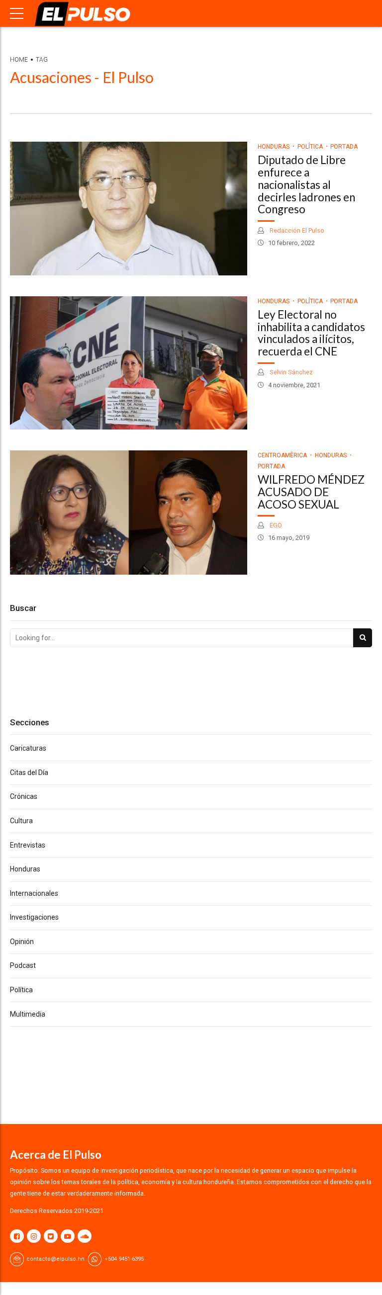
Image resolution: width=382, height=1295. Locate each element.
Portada (344, 146)
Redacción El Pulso (296, 230)
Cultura (21, 821)
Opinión (22, 942)
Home (19, 59)
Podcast (23, 965)
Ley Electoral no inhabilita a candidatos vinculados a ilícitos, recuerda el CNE (311, 333)
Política (310, 146)
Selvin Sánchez (290, 372)
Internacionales (34, 893)
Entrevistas (27, 845)
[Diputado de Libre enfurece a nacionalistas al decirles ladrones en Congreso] (128, 208)
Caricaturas (28, 748)
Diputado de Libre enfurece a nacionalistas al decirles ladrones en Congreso (306, 184)
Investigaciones (34, 917)
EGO (275, 525)
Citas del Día (29, 773)
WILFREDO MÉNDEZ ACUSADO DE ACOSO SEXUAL (311, 492)
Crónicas (23, 796)
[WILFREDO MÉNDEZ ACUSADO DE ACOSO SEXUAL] (128, 512)
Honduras (273, 146)
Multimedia (27, 1014)
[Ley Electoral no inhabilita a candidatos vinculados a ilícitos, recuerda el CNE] (128, 363)
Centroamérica (282, 455)
